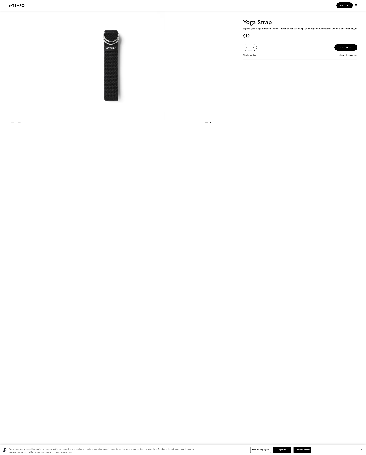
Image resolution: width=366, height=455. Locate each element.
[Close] (361, 450)
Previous (12, 121)
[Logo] (16, 5)
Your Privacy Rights (260, 449)
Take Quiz (344, 5)
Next (19, 121)
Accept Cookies (302, 449)
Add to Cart (346, 47)
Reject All (282, 449)
